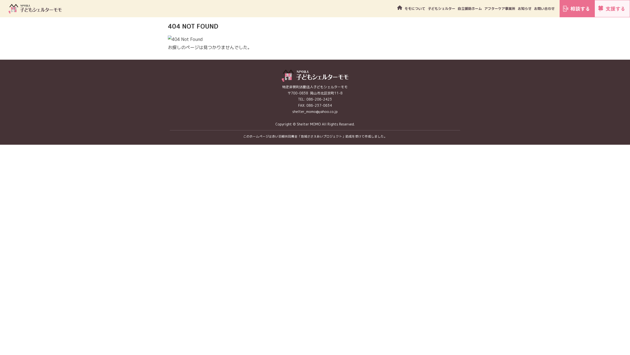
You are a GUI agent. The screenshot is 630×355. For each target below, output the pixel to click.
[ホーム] (399, 8)
